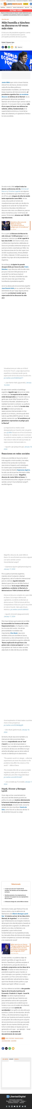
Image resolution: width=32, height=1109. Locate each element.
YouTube (15, 1106)
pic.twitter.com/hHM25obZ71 (13, 378)
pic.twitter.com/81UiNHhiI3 (19, 609)
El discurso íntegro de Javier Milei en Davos (16, 901)
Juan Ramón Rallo (8, 288)
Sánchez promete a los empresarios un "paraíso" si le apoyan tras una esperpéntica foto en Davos (16, 896)
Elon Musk (11, 1038)
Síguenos (20, 47)
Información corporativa (15, 1100)
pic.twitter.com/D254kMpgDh (13, 725)
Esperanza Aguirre (19, 1038)
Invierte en (9, 7)
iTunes (25, 1106)
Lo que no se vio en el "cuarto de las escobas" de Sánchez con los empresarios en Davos (16, 890)
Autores (22, 1102)
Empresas (3, 7)
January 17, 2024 (9, 569)
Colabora (26, 4)
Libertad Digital (16, 1096)
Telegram (23, 1106)
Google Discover (17, 1106)
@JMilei (9, 432)
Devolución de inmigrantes (22, 0)
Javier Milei (13, 1040)
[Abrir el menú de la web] (2, 4)
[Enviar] (9, 47)
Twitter (9, 1106)
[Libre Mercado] (12, 4)
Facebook (7, 1106)
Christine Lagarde (14, 191)
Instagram (12, 1106)
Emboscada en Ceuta (11, 0)
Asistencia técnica (13, 1102)
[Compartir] (3, 47)
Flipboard (20, 1106)
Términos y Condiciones (12, 1101)
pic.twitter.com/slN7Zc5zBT (13, 777)
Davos (7, 1038)
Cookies (23, 1101)
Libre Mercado (5, 19)
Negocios (27, 7)
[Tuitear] (6, 47)
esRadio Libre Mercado (18, 7)
